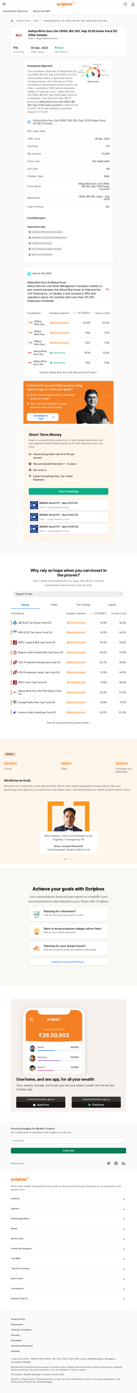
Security (15, 1335)
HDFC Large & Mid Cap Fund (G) (36, 642)
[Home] (12, 21)
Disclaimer (16, 1340)
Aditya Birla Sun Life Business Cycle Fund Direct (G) (40, 353)
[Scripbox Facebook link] (115, 1163)
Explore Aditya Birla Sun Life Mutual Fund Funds (68, 372)
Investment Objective (15, 11)
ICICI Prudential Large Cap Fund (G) (39, 672)
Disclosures (17, 1324)
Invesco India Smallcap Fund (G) (37, 712)
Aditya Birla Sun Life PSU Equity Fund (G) (39, 692)
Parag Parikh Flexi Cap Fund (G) (36, 702)
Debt (30, 38)
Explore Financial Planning (67, 961)
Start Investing (68, 491)
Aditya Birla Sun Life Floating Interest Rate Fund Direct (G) (40, 363)
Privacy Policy (18, 1319)
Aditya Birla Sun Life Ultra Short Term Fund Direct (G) (40, 333)
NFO (36, 20)
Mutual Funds (23, 20)
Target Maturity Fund (46, 38)
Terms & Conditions (21, 1329)
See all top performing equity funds (67, 722)
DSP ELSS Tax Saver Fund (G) (35, 632)
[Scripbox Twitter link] (108, 1163)
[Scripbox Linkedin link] (122, 1163)
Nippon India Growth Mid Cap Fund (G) (40, 652)
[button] (68, 1200)
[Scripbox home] (66, 3)
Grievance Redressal (22, 1345)
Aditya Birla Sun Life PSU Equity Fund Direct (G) (39, 323)
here (49, 1381)
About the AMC (41, 11)
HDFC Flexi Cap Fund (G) (32, 682)
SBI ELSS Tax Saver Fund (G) (34, 622)
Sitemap (15, 1351)
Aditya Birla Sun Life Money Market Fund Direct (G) (39, 343)
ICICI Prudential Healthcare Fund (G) (39, 662)
